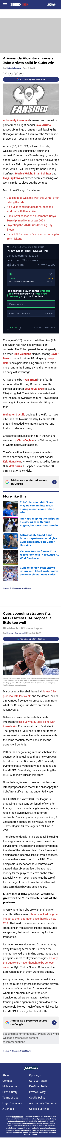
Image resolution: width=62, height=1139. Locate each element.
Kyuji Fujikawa (12, 178)
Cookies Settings (39, 1108)
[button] (31, 313)
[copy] (21, 74)
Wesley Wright (24, 173)
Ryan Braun (30, 379)
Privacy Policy (37, 1092)
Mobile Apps (9, 1086)
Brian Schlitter (42, 173)
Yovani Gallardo (34, 388)
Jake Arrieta (43, 125)
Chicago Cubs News (21, 588)
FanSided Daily (38, 1086)
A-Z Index (8, 1108)
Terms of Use (10, 1097)
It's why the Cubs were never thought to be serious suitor (30, 962)
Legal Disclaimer (12, 1103)
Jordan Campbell (16, 633)
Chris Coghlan (25, 440)
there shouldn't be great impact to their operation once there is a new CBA (31, 919)
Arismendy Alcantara (16, 120)
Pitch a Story (9, 1092)
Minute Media (17, 1117)
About (6, 1075)
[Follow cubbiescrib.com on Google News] (54, 482)
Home (6, 588)
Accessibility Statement (43, 1103)
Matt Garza (15, 466)
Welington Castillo (14, 414)
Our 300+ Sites (38, 1080)
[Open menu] (5, 4)
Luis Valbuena (22, 353)
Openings (34, 1075)
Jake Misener (13, 68)
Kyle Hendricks (12, 461)
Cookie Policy (37, 1097)
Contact (7, 1080)
